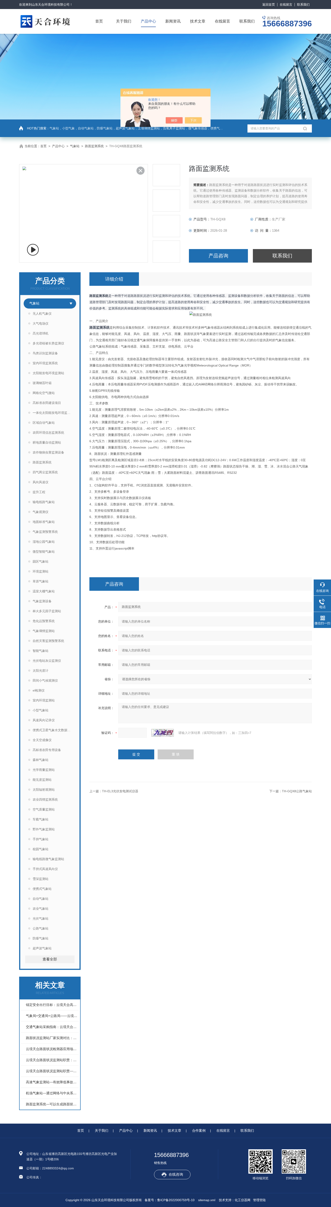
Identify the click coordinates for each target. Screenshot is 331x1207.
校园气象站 (40, 849)
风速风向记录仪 (44, 720)
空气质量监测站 (44, 809)
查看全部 (50, 959)
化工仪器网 (242, 1200)
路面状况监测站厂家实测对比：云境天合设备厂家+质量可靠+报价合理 (52, 1038)
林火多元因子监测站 (47, 611)
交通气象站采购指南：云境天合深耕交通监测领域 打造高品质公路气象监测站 (52, 1027)
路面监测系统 (94, 146)
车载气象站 (40, 819)
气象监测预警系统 (45, 532)
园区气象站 (40, 561)
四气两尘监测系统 (45, 472)
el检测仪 (39, 690)
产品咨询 (218, 256)
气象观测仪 (40, 512)
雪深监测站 (40, 879)
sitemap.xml (206, 1200)
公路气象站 (40, 928)
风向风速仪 (40, 482)
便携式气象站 (42, 889)
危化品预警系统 (44, 621)
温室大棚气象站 (44, 591)
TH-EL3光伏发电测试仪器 (120, 791)
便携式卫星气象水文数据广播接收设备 (54, 730)
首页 (99, 21)
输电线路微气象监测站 (48, 859)
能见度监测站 (42, 779)
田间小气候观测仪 (45, 680)
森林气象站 (40, 760)
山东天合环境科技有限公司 (51, 4)
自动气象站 (40, 898)
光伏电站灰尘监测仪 (47, 660)
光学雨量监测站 (44, 770)
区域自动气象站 (44, 422)
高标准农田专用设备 (47, 750)
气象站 (74, 146)
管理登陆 (259, 1200)
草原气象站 (40, 581)
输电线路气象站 (44, 502)
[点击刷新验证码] (162, 733)
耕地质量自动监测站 (47, 442)
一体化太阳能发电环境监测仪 (53, 413)
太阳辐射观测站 (44, 789)
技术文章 (197, 21)
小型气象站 (40, 710)
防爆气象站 (40, 938)
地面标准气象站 (44, 522)
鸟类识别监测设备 (45, 353)
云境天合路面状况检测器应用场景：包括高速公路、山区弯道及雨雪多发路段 (52, 1049)
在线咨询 (176, 1174)
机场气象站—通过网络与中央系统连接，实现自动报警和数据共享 (52, 1093)
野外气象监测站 (44, 829)
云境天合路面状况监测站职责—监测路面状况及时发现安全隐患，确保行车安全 (52, 1071)
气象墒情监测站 (44, 631)
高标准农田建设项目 (47, 403)
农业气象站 (40, 908)
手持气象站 (40, 839)
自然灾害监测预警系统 (48, 641)
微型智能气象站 (44, 551)
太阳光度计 (40, 670)
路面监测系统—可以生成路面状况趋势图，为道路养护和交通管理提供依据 (52, 1104)
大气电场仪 (40, 323)
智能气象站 (40, 651)
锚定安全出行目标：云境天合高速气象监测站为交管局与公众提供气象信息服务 (52, 1005)
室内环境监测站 (44, 700)
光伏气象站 (40, 918)
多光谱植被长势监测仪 (48, 343)
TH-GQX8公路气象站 (297, 791)
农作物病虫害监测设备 (48, 452)
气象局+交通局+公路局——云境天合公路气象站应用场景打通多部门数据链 (52, 1016)
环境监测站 (40, 571)
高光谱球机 (40, 333)
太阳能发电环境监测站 (48, 373)
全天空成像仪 (42, 740)
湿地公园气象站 (44, 541)
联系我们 (303, 4)
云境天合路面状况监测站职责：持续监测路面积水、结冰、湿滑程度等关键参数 (52, 1060)
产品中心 (148, 21)
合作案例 (199, 1130)
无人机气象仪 (42, 313)
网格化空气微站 (44, 393)
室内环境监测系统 (45, 363)
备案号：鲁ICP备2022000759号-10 (170, 1200)
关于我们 (123, 21)
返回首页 (268, 4)
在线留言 (286, 4)
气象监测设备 (42, 601)
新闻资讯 (173, 21)
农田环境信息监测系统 (48, 432)
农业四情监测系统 (45, 799)
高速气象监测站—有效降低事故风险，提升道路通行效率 (52, 1082)
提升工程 (39, 492)
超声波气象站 (42, 948)
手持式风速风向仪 (45, 869)
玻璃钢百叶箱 (42, 383)
